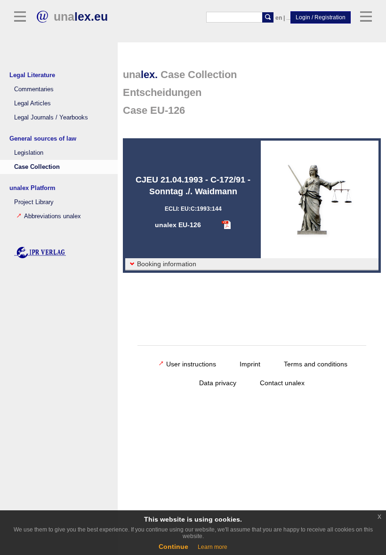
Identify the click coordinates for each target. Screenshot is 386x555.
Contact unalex (282, 383)
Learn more (212, 547)
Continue (173, 546)
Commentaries (34, 89)
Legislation (28, 153)
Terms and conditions (315, 364)
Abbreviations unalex (52, 216)
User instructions (191, 364)
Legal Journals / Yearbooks (51, 117)
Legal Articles (32, 103)
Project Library (34, 202)
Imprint (250, 364)
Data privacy (217, 383)
